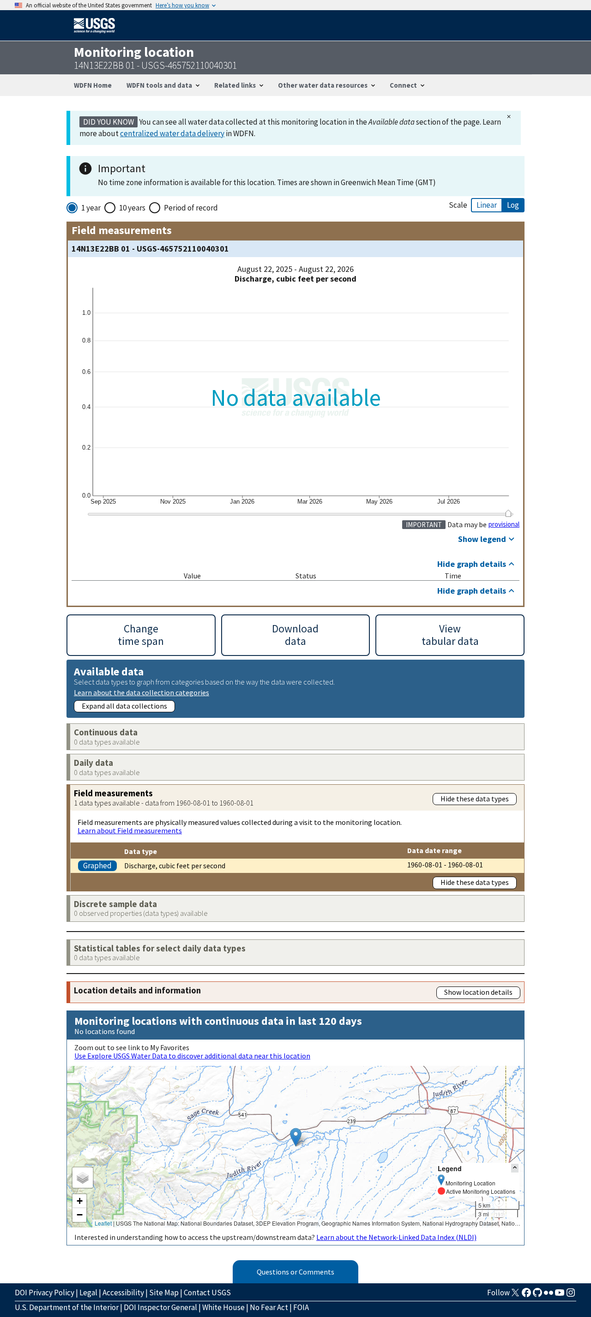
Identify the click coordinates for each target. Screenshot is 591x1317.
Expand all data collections (124, 705)
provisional (503, 524)
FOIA (301, 1307)
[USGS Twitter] (515, 1295)
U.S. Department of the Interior (67, 1307)
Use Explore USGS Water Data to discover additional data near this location (192, 1055)
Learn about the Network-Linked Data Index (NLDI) (396, 1237)
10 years (132, 208)
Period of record (191, 208)
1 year (91, 208)
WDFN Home (93, 85)
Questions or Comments (295, 1271)
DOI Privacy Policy (44, 1292)
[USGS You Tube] (559, 1295)
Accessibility (123, 1292)
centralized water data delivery (172, 133)
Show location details (478, 992)
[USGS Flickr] (548, 1295)
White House (223, 1307)
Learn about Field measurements (130, 830)
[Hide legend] (515, 1168)
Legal (88, 1292)
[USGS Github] (537, 1295)
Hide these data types (474, 798)
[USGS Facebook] (526, 1295)
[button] (296, 1137)
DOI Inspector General (160, 1307)
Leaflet (103, 1223)
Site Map (164, 1292)
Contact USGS (207, 1292)
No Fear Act (269, 1307)
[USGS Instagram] (570, 1295)
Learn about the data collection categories (141, 692)
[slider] (508, 513)
